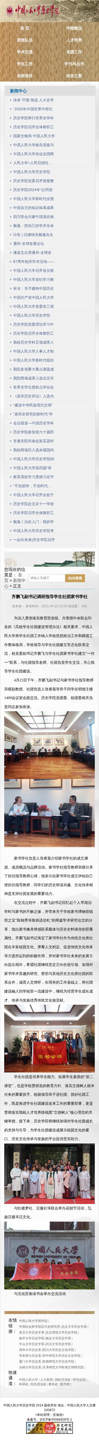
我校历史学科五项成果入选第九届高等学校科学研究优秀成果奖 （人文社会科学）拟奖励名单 (34, 343)
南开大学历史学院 (31, 1338)
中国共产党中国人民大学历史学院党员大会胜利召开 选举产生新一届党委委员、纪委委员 (34, 298)
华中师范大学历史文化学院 (62, 1356)
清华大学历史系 (30, 1350)
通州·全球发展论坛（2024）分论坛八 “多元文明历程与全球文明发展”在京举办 (33, 244)
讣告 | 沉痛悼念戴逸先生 (33, 235)
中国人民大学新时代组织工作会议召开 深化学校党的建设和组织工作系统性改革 (34, 361)
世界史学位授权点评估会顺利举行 (33, 388)
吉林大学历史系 (30, 1367)
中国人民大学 (28, 1380)
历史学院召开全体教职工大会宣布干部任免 (33, 128)
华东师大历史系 (30, 1356)
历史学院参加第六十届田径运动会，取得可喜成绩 (33, 433)
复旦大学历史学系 (31, 1332)
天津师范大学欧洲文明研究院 (63, 1367)
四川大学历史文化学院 (58, 1350)
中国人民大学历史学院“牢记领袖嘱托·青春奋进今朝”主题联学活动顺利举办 (33, 316)
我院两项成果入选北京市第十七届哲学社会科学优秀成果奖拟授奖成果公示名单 (33, 379)
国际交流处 (63, 1380)
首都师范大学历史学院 (58, 1361)
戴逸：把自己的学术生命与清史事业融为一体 (33, 227)
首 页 (24, 28)
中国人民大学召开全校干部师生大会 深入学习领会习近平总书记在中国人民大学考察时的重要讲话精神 (34, 496)
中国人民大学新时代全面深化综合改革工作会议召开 (33, 200)
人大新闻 (46, 1380)
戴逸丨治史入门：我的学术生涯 (33, 523)
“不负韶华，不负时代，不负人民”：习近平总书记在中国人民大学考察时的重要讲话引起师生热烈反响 (33, 487)
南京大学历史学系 (58, 1338)
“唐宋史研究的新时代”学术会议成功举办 (33, 415)
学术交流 (25, 52)
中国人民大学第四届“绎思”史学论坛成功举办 (32, 469)
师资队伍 (25, 40)
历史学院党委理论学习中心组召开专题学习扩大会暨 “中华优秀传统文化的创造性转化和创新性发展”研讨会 (33, 325)
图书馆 (65, 1384)
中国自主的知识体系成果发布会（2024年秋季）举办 (34, 209)
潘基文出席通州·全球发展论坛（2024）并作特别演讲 (34, 253)
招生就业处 (38, 1384)
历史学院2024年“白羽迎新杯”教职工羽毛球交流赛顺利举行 (33, 191)
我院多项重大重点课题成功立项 (33, 370)
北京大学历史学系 (74, 1327)
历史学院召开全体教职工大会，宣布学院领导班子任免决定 (33, 514)
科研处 (24, 1384)
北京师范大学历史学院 (61, 1332)
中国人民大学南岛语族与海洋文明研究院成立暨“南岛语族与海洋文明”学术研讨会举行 (33, 146)
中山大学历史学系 (31, 1344)
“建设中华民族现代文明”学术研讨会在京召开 (33, 406)
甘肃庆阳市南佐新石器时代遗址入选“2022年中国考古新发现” (33, 442)
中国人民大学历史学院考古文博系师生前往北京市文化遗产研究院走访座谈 (33, 532)
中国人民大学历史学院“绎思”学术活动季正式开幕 (33, 173)
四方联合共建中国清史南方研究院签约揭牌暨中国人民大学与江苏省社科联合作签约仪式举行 (33, 218)
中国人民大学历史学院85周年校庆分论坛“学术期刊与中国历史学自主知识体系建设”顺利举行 (33, 460)
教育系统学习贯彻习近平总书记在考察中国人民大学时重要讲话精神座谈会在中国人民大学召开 (33, 478)
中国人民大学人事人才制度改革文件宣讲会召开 (33, 352)
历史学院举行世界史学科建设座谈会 (33, 119)
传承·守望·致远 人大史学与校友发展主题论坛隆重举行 (33, 101)
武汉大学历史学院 (58, 1344)
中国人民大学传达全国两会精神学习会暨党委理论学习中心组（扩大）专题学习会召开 (33, 155)
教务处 (53, 1384)
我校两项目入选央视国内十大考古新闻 (33, 451)
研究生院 (79, 1380)
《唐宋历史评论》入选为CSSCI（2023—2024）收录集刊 (33, 397)
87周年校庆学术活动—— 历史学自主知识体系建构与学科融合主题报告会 (33, 262)
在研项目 (25, 75)
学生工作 (25, 63)
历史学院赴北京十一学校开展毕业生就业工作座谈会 (33, 505)
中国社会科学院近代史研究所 (39, 1327)
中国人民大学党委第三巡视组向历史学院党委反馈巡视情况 (33, 307)
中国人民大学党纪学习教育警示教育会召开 (33, 280)
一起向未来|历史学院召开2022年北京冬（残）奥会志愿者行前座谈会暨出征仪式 (34, 541)
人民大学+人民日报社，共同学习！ (32, 164)
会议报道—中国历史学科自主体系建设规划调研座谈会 (33, 424)
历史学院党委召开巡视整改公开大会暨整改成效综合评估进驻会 (33, 182)
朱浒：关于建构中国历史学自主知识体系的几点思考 (33, 289)
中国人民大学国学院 (33, 1321)
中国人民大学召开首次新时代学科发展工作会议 (33, 271)
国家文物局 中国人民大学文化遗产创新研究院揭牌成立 (34, 137)
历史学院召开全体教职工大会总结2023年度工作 (33, 334)
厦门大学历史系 (30, 1361)
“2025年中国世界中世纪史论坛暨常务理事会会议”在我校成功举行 (33, 110)
